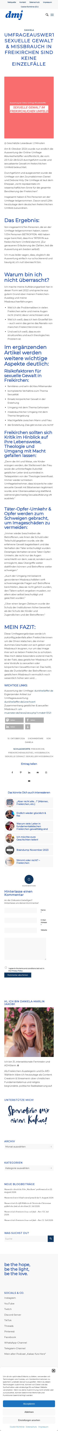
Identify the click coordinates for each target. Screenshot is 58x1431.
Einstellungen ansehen (29, 1420)
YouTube (9, 1303)
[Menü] (52, 14)
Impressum (43, 1427)
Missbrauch (42, 752)
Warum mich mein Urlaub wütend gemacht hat (21, 1197)
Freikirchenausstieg (20, 752)
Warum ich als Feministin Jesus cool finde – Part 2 (23, 1220)
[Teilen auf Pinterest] (21, 772)
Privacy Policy (17, 971)
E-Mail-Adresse (44, 922)
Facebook (10, 1337)
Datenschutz (31, 1427)
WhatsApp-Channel (15, 1342)
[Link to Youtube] (29, 781)
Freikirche (37, 749)
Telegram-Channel (14, 1348)
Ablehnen (29, 1412)
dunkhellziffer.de (43, 690)
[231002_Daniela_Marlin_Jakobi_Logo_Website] (24, 15)
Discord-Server (12, 1314)
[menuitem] (12, 2)
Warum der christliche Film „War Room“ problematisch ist (27, 1189)
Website (44, 930)
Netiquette (12, 2)
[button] (53, 1370)
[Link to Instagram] (46, 772)
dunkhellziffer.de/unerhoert (19, 701)
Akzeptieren (29, 1403)
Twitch (8, 1309)
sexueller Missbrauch (39, 756)
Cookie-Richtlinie (17, 1427)
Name (43, 911)
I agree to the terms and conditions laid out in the (26, 969)
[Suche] (45, 15)
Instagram (10, 1297)
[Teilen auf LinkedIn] (29, 772)
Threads (8, 1326)
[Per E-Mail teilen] (38, 772)
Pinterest (9, 1331)
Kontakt (22, 2)
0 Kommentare (35, 738)
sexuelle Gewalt (15, 756)
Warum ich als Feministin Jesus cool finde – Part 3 (23, 1211)
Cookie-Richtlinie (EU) (30, 7)
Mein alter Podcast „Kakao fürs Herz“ (25, 1353)
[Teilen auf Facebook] (12, 772)
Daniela (29, 30)
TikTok (7, 1320)
